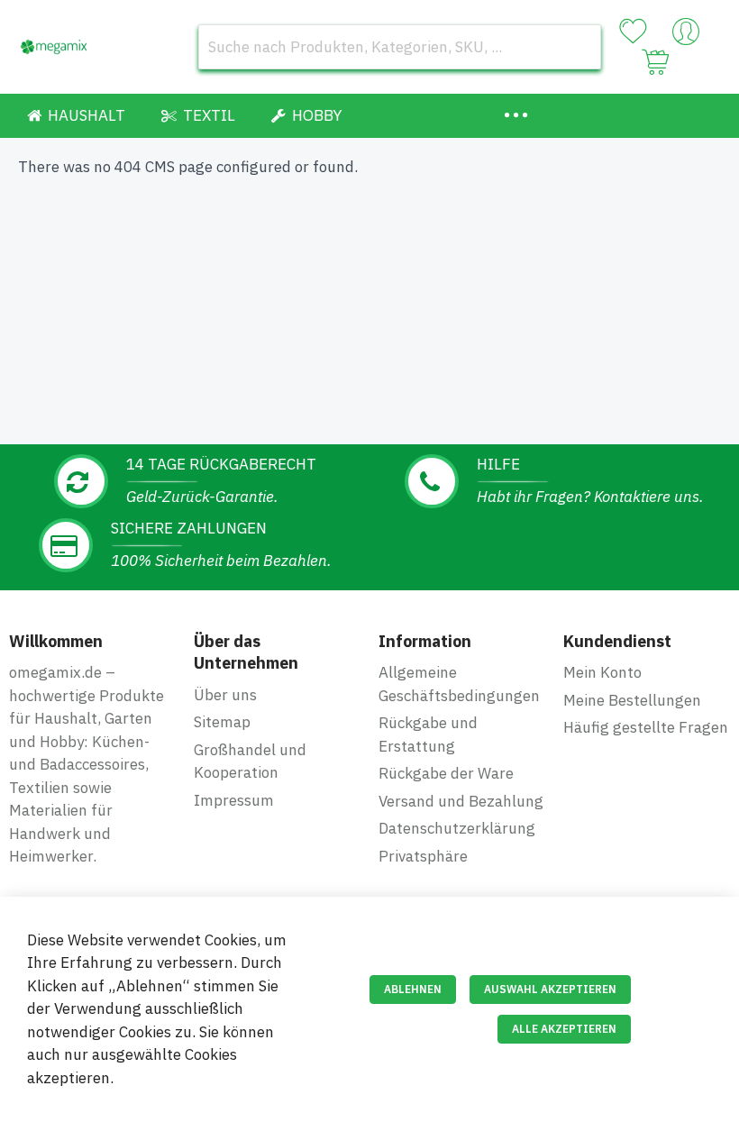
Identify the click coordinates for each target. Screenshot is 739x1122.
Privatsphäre (423, 856)
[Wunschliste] (632, 31)
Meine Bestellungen (632, 700)
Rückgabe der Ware (446, 773)
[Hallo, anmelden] (685, 36)
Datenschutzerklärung (457, 828)
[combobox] (399, 46)
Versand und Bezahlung (461, 801)
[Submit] (578, 46)
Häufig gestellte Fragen (645, 727)
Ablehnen (413, 989)
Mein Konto (602, 672)
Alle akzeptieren (564, 1028)
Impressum (234, 800)
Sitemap (222, 722)
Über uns (225, 695)
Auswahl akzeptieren (550, 989)
